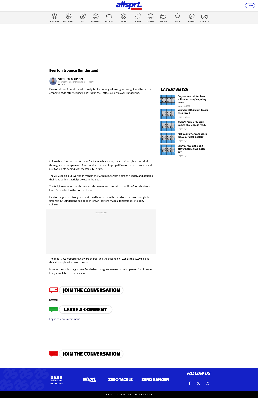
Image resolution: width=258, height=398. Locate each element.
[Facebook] (189, 383)
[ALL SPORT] (129, 5)
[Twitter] (198, 383)
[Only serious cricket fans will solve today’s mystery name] (167, 100)
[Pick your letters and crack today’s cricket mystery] (167, 138)
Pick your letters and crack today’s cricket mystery (192, 135)
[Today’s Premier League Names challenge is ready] (167, 126)
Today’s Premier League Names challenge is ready (192, 123)
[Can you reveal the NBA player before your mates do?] (167, 150)
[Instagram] (207, 383)
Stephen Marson (70, 79)
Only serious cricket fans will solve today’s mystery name (192, 99)
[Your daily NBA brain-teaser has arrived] (167, 114)
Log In (250, 5)
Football (53, 300)
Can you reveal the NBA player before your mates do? (191, 149)
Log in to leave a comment (64, 319)
